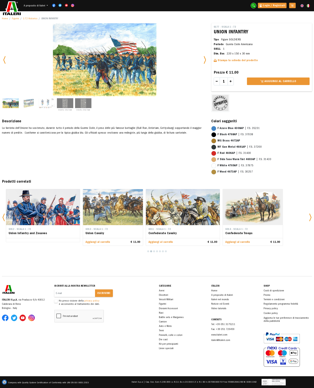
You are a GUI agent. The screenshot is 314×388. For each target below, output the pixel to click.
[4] (157, 251)
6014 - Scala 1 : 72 (236, 229)
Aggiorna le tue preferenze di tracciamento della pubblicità (286, 320)
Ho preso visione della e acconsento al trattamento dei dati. (79, 302)
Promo (267, 295)
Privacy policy (271, 308)
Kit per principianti (168, 344)
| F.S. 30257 (235, 172)
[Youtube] (65, 5)
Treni (161, 330)
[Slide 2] (29, 103)
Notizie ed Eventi (220, 304)
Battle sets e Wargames (171, 317)
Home (5, 18)
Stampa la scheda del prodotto (237, 60)
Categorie (165, 286)
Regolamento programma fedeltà (281, 304)
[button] (3, 217)
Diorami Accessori (168, 308)
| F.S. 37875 (235, 165)
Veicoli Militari (166, 299)
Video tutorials (219, 308)
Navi (161, 313)
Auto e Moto (165, 326)
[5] (160, 251)
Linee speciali (166, 348)
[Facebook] (52, 5)
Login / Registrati (273, 5)
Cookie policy (271, 313)
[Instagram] (72, 5)
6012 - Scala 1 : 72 (20, 229)
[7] (166, 251)
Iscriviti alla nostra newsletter (74, 286)
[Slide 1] (10, 103)
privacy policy (91, 301)
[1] (148, 251)
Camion (163, 322)
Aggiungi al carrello (280, 81)
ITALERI (215, 286)
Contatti (216, 320)
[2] (151, 251)
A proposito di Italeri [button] (35, 6)
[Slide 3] (47, 103)
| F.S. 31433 (244, 159)
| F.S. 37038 (235, 134)
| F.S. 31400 (234, 153)
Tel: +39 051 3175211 (223, 324)
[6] (163, 251)
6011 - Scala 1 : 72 (159, 229)
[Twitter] (59, 5)
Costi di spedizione (274, 291)
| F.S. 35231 (239, 128)
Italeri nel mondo (220, 299)
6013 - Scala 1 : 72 (97, 229)
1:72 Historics (30, 18)
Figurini (15, 18)
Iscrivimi (103, 293)
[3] (154, 251)
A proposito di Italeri (222, 295)
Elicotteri (163, 295)
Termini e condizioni (274, 299)
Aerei (162, 291)
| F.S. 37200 (240, 147)
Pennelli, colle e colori (170, 335)
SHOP (267, 286)
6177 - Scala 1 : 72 (225, 27)
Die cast (163, 339)
